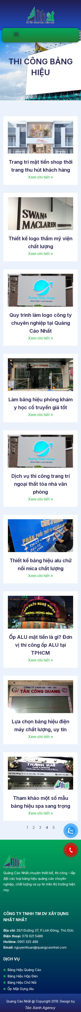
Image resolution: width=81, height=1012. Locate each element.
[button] (16, 34)
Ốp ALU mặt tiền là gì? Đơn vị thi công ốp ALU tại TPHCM (40, 645)
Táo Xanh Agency (40, 1007)
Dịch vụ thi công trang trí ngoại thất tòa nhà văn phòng (40, 484)
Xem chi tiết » (40, 177)
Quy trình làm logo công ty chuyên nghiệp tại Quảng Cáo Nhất (40, 323)
